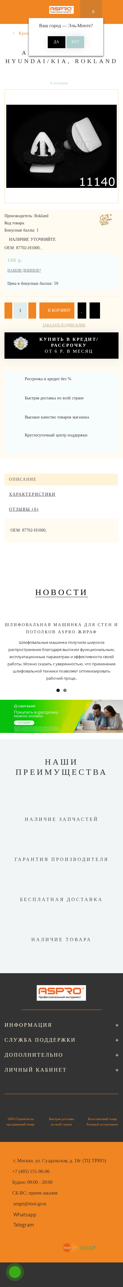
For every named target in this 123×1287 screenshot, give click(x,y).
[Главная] (6, 33)
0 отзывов (59, 83)
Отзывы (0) (24, 509)
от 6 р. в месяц (69, 345)
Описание (23, 479)
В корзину (59, 310)
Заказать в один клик (63, 325)
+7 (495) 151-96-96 (31, 1171)
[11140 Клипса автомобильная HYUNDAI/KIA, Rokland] (61, 146)
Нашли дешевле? (24, 270)
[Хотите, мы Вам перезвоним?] (15, 1272)
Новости (61, 592)
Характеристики (32, 494)
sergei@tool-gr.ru (29, 1203)
